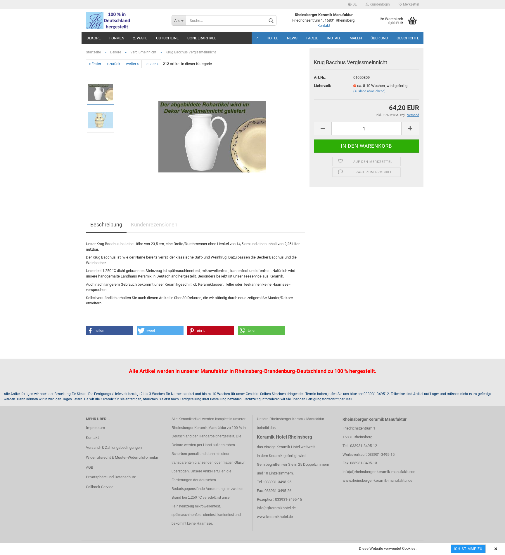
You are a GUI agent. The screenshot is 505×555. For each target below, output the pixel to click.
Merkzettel (410, 4)
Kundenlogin (379, 4)
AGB (89, 467)
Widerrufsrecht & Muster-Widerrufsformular (122, 457)
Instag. (334, 38)
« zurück (113, 64)
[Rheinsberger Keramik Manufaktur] (124, 20)
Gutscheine (167, 38)
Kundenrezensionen (154, 224)
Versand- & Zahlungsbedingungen (114, 447)
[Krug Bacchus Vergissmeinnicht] (212, 134)
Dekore (94, 38)
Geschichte (408, 38)
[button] (109, 330)
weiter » (132, 64)
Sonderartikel (201, 38)
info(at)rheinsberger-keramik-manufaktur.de (379, 472)
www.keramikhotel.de (275, 516)
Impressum (95, 427)
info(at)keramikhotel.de (276, 508)
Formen (116, 38)
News (292, 38)
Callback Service (99, 487)
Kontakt (323, 25)
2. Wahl (140, 38)
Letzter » (151, 64)
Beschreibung (106, 224)
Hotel (272, 38)
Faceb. (312, 38)
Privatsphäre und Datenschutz (111, 477)
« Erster (95, 64)
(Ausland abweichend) (369, 91)
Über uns (379, 38)
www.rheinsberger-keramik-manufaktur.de (377, 480)
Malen (356, 38)
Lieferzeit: (322, 85)
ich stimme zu (468, 549)
